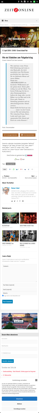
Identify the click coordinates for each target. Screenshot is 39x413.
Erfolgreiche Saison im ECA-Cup (15, 24)
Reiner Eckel (15, 188)
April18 (15, 46)
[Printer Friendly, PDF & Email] (19, 159)
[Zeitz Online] (19, 10)
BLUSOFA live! (5, 225)
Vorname (4, 338)
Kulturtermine (8, 46)
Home (2, 46)
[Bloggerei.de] (28, 155)
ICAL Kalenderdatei (29, 135)
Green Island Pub (11, 164)
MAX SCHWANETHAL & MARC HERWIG (27, 244)
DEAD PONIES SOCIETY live (27, 225)
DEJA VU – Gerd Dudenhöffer (9, 177)
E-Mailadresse (6, 353)
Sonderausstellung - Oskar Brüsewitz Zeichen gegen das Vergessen (19, 371)
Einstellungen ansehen (19, 409)
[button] (36, 380)
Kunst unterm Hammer (31, 177)
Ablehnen (19, 404)
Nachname (5, 346)
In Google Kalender (11, 135)
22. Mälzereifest (7, 375)
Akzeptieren (19, 399)
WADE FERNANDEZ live (8, 243)
